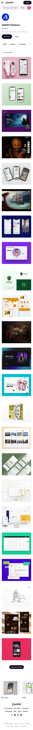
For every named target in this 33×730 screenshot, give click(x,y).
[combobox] (11, 8)
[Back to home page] (9, 2)
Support (25, 711)
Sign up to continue (16, 667)
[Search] (29, 8)
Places (17, 726)
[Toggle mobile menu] (2, 2)
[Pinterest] (21, 715)
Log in (27, 2)
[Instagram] (18, 715)
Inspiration (25, 708)
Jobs (8, 726)
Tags (12, 726)
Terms (16, 723)
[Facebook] (15, 715)
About (20, 711)
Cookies (27, 723)
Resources (23, 726)
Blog (15, 711)
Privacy (21, 723)
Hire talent (17, 708)
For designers (8, 708)
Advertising (8, 711)
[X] (12, 715)
